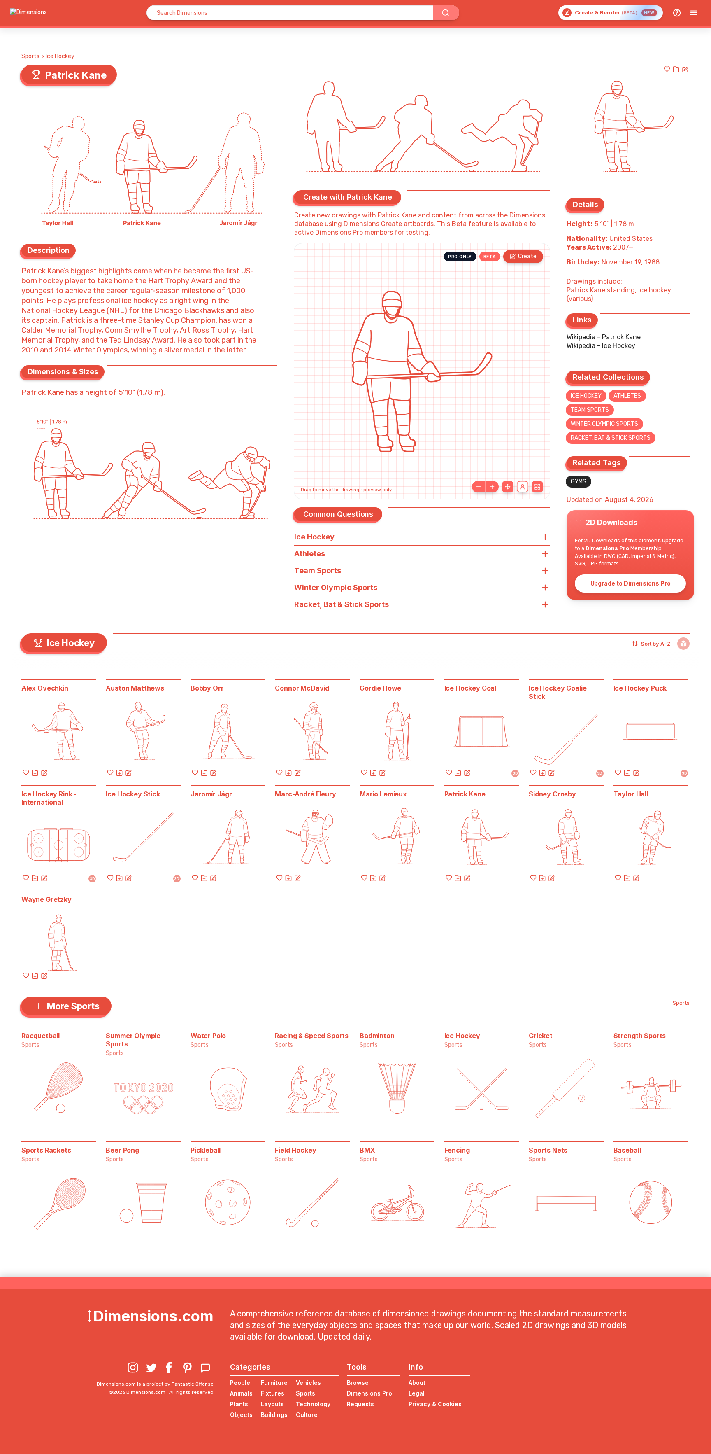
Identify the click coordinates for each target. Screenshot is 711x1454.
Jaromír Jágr (211, 794)
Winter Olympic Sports (604, 423)
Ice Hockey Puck (640, 688)
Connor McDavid (302, 688)
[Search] (446, 12)
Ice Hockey (60, 56)
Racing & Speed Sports (312, 1036)
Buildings (274, 1414)
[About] (676, 12)
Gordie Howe (380, 688)
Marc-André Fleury (305, 794)
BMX (367, 1150)
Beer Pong (122, 1150)
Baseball (627, 1150)
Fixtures (272, 1393)
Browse (358, 1382)
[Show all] (508, 486)
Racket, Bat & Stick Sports (611, 437)
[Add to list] (676, 69)
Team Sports (590, 409)
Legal (417, 1393)
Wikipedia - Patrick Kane (604, 337)
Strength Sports (639, 1036)
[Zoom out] (478, 486)
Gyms (578, 481)
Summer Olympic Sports (133, 1040)
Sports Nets (548, 1150)
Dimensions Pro (369, 1393)
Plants (239, 1403)
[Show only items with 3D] (683, 643)
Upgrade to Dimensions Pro (630, 583)
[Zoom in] (492, 486)
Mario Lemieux (383, 794)
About (417, 1382)
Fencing (457, 1150)
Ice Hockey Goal (470, 688)
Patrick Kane (465, 794)
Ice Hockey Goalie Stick (557, 692)
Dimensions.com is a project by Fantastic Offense (155, 1384)
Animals (241, 1393)
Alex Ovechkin (44, 688)
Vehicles (308, 1382)
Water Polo (208, 1036)
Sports (30, 56)
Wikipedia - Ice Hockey (601, 346)
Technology (313, 1403)
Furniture (274, 1382)
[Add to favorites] (667, 69)
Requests (360, 1403)
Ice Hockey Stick (133, 794)
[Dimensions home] (28, 12)
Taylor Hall (630, 794)
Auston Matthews (135, 688)
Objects (241, 1414)
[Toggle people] (522, 486)
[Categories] (693, 12)
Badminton (377, 1036)
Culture (307, 1414)
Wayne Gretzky (46, 899)
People (240, 1382)
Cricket (541, 1036)
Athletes (627, 395)
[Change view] (537, 486)
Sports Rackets (46, 1150)
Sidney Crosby (552, 794)
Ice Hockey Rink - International (49, 798)
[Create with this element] (685, 69)
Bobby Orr (207, 688)
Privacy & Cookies (435, 1403)
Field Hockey (295, 1150)
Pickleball (206, 1150)
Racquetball (40, 1036)
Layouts (272, 1403)
